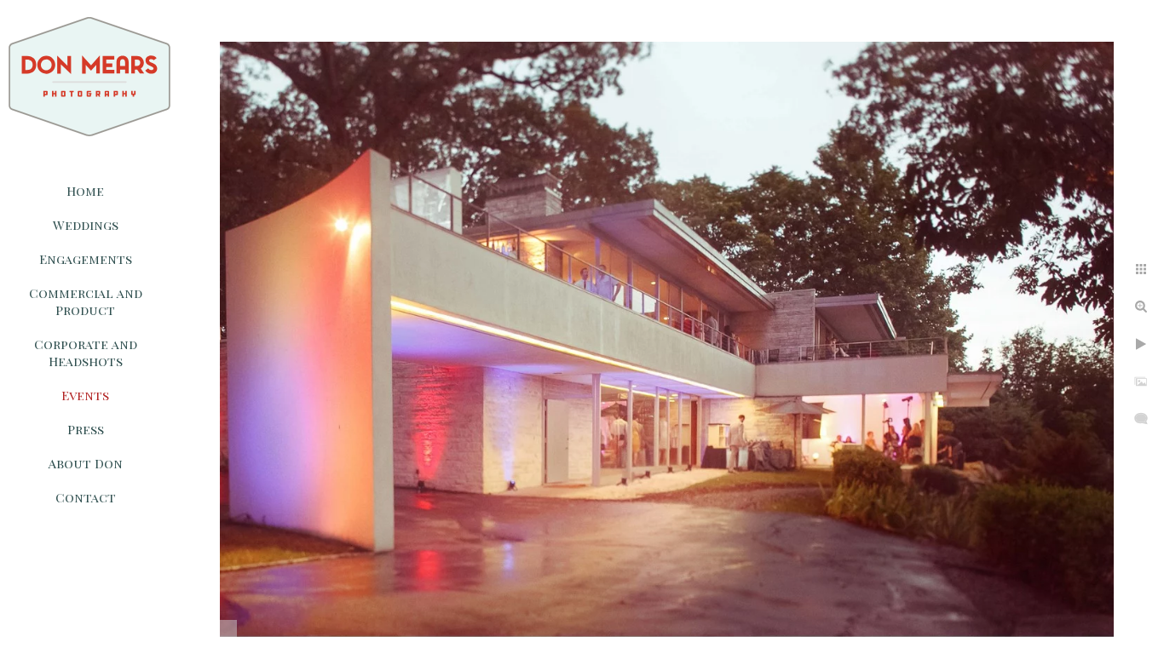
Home (85, 190)
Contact (85, 497)
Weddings (85, 224)
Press (85, 429)
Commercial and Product (85, 301)
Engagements (85, 258)
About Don (86, 463)
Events (85, 395)
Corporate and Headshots (85, 353)
